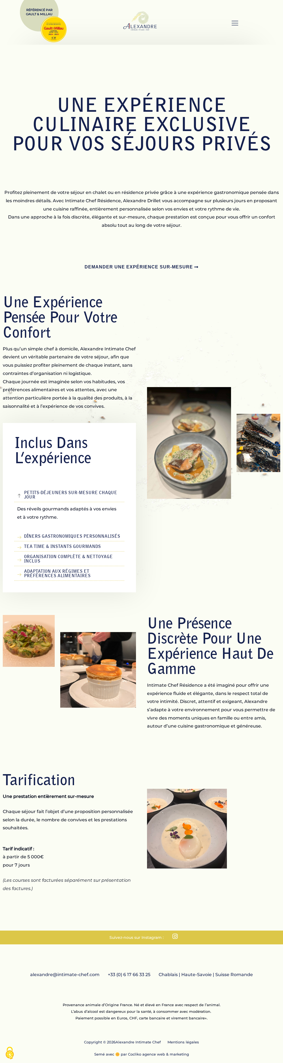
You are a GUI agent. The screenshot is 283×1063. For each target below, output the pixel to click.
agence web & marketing (165, 1054)
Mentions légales (183, 1042)
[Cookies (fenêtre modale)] (9, 1053)
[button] (235, 24)
